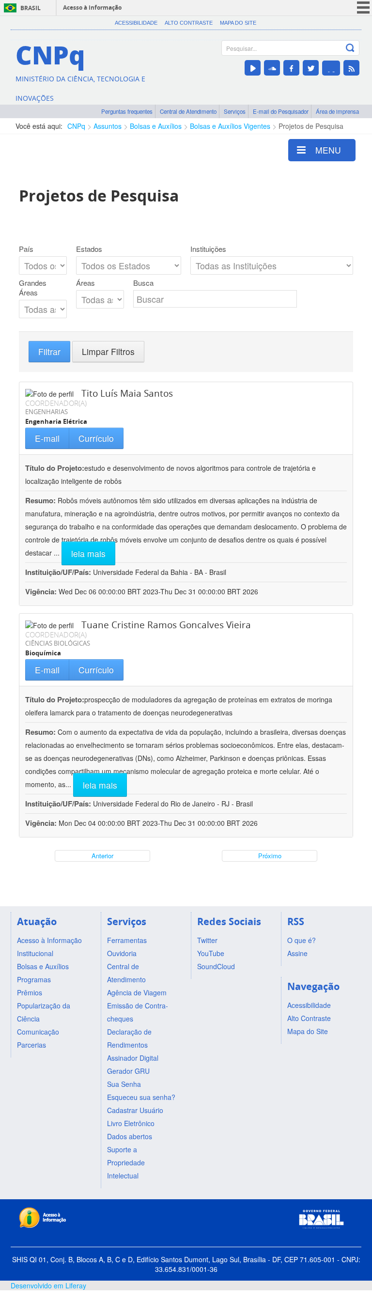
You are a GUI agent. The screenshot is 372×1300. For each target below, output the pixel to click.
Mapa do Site (238, 23)
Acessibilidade (136, 23)
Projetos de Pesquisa (311, 126)
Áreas (85, 283)
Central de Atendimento (188, 111)
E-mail (47, 438)
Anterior (102, 855)
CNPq (76, 126)
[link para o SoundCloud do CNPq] (272, 68)
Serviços (235, 111)
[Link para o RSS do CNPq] (351, 68)
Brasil (30, 8)
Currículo (96, 438)
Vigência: (42, 591)
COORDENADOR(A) (56, 403)
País (26, 249)
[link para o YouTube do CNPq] (253, 68)
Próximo (269, 855)
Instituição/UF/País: (59, 572)
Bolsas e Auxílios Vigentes (230, 126)
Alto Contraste (189, 23)
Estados (89, 249)
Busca (143, 283)
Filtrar (49, 351)
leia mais (88, 553)
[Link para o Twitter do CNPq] (311, 68)
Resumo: (40, 500)
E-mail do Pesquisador (281, 111)
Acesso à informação (92, 7)
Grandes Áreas (32, 287)
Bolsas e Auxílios (156, 126)
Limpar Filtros (108, 351)
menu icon (363, 7)
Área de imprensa (337, 111)
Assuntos (107, 126)
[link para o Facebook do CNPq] (291, 68)
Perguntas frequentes (127, 111)
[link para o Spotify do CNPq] (331, 68)
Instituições (208, 249)
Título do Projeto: (54, 468)
